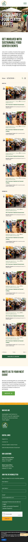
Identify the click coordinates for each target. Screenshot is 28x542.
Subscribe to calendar (13, 356)
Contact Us (5, 442)
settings (12, 536)
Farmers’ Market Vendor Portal (9, 444)
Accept (4, 539)
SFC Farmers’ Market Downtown (15, 104)
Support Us (5, 439)
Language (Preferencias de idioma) (11, 502)
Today (14, 352)
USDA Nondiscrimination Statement (11, 447)
